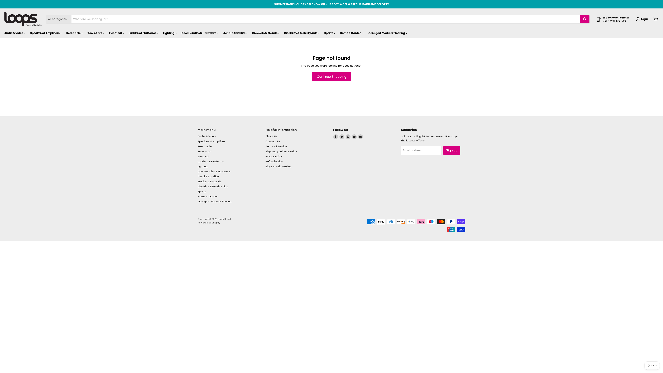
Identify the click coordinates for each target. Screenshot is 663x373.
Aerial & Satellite (234, 33)
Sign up (452, 150)
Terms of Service (276, 146)
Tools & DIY (94, 33)
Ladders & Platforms (143, 33)
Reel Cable (73, 33)
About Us (271, 136)
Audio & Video (14, 33)
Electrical (115, 33)
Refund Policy (274, 161)
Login (644, 19)
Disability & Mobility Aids (301, 33)
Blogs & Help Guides (278, 166)
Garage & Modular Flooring (386, 33)
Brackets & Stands (265, 33)
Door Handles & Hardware (199, 33)
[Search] (584, 19)
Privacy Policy (274, 156)
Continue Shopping (331, 76)
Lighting (169, 33)
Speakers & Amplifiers (45, 33)
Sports (328, 33)
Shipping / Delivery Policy (281, 151)
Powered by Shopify (209, 222)
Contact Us (273, 141)
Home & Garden (351, 33)
